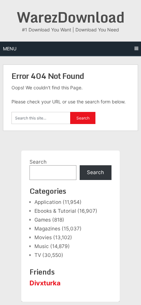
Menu (9, 48)
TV (37, 255)
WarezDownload (70, 17)
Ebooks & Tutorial (55, 211)
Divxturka (45, 283)
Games (42, 220)
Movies (43, 237)
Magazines (47, 228)
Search (38, 162)
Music (41, 246)
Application (47, 202)
